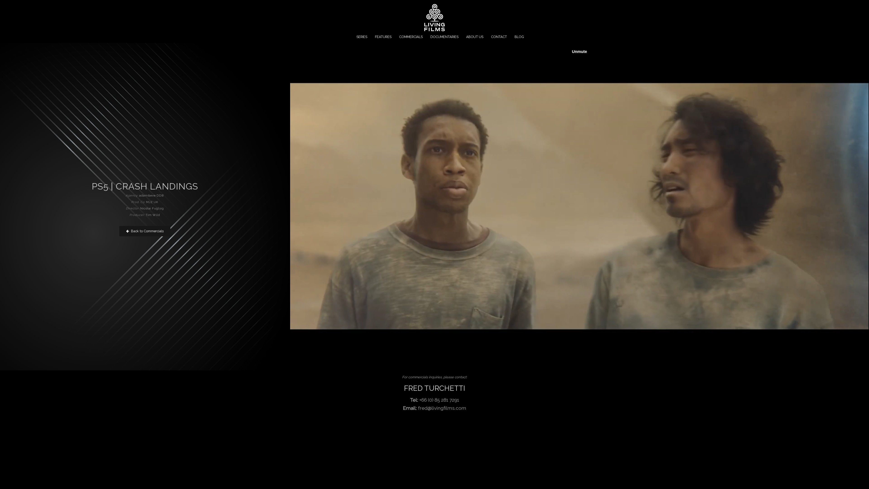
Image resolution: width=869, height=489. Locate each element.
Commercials (411, 37)
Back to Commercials (147, 231)
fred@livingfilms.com (442, 408)
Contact (499, 37)
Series (361, 37)
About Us (474, 37)
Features (383, 37)
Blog (519, 37)
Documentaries (444, 37)
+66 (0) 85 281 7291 (439, 400)
